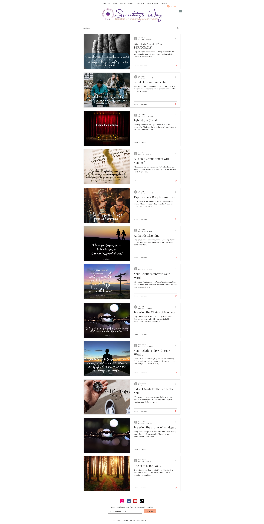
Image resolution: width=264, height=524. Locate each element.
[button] (180, 10)
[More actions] (176, 38)
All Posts (87, 28)
